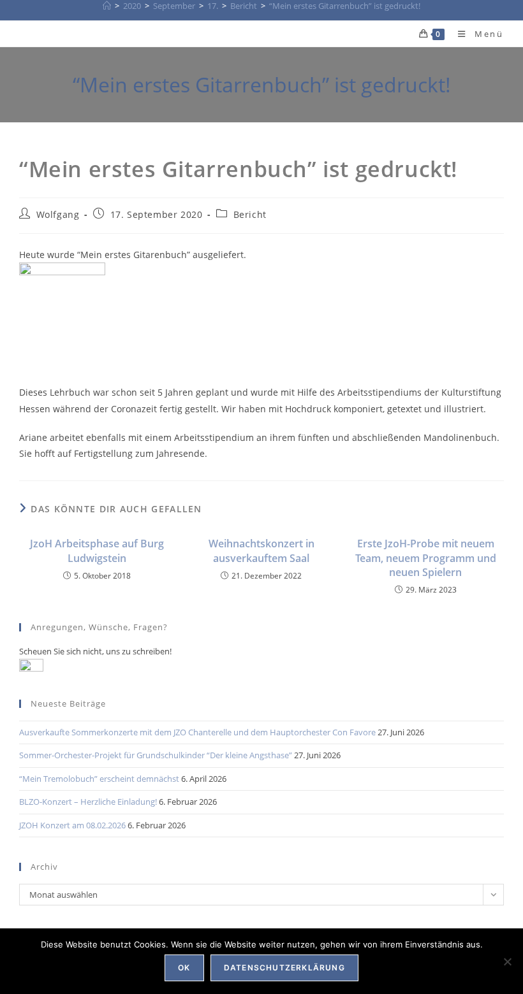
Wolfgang (58, 214)
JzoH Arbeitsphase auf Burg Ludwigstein (97, 551)
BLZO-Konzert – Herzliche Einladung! (88, 801)
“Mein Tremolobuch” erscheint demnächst (99, 778)
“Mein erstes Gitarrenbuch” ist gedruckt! (344, 5)
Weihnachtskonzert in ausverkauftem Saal (261, 551)
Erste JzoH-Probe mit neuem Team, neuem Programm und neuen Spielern (425, 558)
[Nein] (507, 961)
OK (184, 967)
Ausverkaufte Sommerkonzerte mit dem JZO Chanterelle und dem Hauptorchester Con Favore (197, 732)
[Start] (107, 5)
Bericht (250, 214)
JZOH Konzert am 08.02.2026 (72, 825)
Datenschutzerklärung (284, 967)
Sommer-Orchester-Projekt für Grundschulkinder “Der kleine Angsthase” (155, 755)
